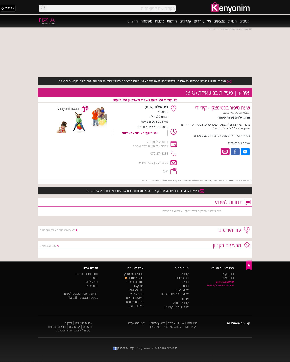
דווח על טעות (135, 290)
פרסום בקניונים (225, 281)
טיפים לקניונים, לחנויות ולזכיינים (73, 330)
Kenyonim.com (145, 348)
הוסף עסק (228, 278)
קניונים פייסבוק (125, 348)
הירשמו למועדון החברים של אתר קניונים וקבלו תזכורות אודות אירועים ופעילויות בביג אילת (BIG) (143, 191)
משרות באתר (135, 306)
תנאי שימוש (136, 294)
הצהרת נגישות (134, 298)
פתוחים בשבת (135, 282)
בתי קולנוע (91, 282)
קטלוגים (185, 21)
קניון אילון (155, 327)
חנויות (232, 21)
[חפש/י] (43, 8)
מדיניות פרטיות (134, 302)
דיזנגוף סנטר (158, 323)
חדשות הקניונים (57, 327)
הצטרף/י (45, 23)
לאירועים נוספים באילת (154, 121)
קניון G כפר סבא (172, 327)
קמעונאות (74, 327)
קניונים (244, 21)
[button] (8, 8)
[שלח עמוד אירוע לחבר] (225, 151)
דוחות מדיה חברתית (86, 274)
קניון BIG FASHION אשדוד (182, 323)
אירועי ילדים (202, 21)
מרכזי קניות (182, 278)
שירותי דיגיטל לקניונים (220, 285)
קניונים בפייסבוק (133, 274)
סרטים (94, 278)
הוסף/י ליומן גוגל (156, 142)
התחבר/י (52, 23)
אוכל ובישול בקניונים (176, 307)
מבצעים (219, 21)
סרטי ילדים (91, 286)
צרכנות (184, 299)
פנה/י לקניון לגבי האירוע (153, 163)
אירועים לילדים (180, 294)
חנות (186, 286)
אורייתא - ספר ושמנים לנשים (81, 293)
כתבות (159, 21)
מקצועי (132, 21)
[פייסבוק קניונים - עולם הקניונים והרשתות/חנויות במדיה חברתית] (39, 20)
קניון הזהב (190, 327)
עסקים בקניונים (83, 323)
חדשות (172, 21)
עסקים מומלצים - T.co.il (83, 298)
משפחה (146, 21)
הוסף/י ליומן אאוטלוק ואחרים (149, 146)
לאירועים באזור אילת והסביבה (57, 230)
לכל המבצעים (48, 246)
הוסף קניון (228, 274)
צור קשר (138, 286)
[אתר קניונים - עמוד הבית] (249, 269)
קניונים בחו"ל (181, 303)
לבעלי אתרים (135, 278)
